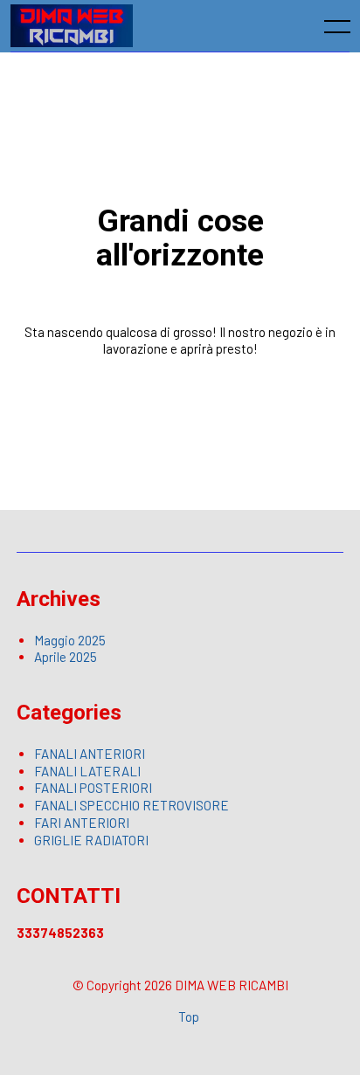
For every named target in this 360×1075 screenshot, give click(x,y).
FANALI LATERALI (87, 771)
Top (188, 1016)
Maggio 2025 (70, 640)
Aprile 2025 (65, 657)
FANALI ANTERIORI (89, 753)
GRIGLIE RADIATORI (91, 840)
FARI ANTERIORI (81, 822)
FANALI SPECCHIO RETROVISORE (131, 805)
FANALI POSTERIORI (93, 788)
